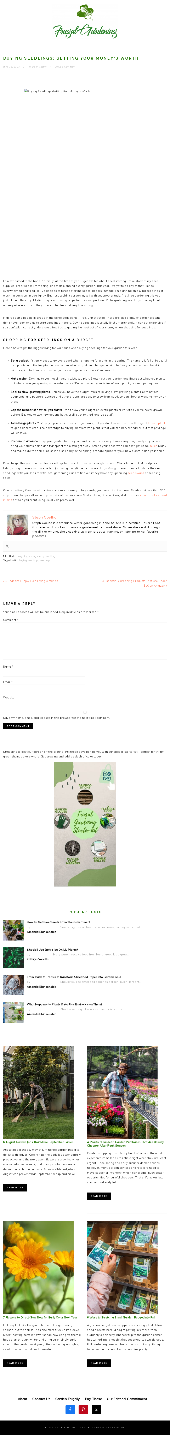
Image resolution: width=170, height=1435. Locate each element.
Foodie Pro (79, 1428)
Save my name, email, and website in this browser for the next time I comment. (56, 717)
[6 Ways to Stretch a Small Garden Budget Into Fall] (122, 1313)
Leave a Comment (65, 66)
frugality (22, 556)
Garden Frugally (67, 1399)
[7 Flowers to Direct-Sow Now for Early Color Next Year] (38, 1313)
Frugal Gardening (85, 21)
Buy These (93, 1399)
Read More (15, 1187)
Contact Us (41, 1399)
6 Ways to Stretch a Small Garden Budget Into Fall (121, 1317)
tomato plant (156, 423)
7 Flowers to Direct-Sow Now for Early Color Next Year (40, 1317)
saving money (37, 556)
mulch (153, 445)
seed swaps (136, 473)
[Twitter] (7, 546)
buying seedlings (28, 560)
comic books (148, 495)
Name (8, 666)
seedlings (51, 556)
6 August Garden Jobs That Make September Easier (38, 1142)
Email (8, 682)
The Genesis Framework (107, 1428)
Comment (10, 619)
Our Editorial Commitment (127, 1399)
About (23, 1399)
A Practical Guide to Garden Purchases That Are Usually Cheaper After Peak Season (125, 1143)
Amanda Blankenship (41, 931)
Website (9, 697)
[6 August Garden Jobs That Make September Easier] (38, 1138)
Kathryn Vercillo (38, 959)
